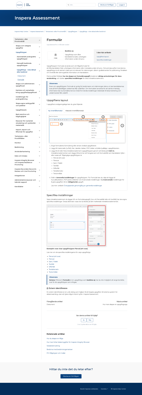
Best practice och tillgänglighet (22, 115)
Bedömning (19, 147)
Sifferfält (52, 267)
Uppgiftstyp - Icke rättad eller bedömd (92, 31)
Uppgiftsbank (21, 110)
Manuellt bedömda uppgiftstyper (24, 64)
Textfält (51, 264)
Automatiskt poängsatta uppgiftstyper (26, 58)
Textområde (53, 272)
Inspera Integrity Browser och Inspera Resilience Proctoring (24, 162)
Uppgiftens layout (103, 56)
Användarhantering (22, 151)
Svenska (104, 389)
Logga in (122, 5)
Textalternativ (54, 269)
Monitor (18, 143)
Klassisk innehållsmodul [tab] (74, 111)
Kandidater (19, 186)
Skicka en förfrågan (107, 5)
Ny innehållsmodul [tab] (55, 111)
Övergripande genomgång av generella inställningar (83, 186)
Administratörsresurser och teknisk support (25, 181)
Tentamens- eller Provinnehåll (56, 31)
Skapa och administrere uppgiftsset (25, 85)
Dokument (51, 304)
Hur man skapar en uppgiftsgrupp (115, 304)
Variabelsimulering (53, 346)
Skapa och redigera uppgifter (23, 47)
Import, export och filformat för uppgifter (24, 131)
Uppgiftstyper (72, 31)
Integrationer (20, 176)
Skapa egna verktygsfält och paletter (25, 104)
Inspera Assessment (37, 31)
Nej (90, 320)
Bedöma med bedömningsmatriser (60, 349)
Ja (83, 320)
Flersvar (51, 259)
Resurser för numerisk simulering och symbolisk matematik (26, 123)
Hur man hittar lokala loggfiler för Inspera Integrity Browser (68, 342)
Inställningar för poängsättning (22, 98)
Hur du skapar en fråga (55, 338)
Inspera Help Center (21, 31)
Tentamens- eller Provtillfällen (21, 137)
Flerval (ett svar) (54, 256)
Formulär (21, 80)
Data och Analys (21, 156)
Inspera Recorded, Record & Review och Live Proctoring (25, 170)
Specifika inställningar (104, 60)
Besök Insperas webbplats (89, 389)
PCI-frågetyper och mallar (56, 353)
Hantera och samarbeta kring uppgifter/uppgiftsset (26, 91)
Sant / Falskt (53, 262)
